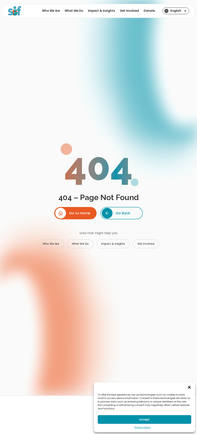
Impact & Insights (101, 11)
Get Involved (129, 11)
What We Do (74, 11)
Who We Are (51, 11)
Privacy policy (142, 427)
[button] (189, 387)
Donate (149, 11)
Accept (144, 419)
